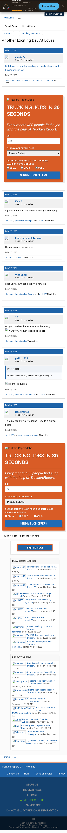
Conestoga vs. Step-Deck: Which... (37, 725)
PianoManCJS (36, 701)
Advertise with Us (32, 800)
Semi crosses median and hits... (41, 575)
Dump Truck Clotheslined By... (38, 599)
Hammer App (32, 805)
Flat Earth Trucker (13, 80)
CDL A (12, 167)
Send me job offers (33, 175)
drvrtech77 (31, 569)
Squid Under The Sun (34, 617)
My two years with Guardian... (35, 719)
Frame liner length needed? (41, 690)
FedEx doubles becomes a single (35, 593)
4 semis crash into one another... (42, 567)
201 (17, 317)
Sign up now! (35, 547)
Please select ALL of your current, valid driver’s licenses (27, 162)
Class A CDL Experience (20, 148)
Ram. (23, 728)
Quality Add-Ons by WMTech (33, 825)
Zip (8, 135)
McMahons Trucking (21, 713)
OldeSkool (21, 274)
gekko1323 (19, 221)
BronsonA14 (34, 692)
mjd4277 (20, 57)
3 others (40, 221)
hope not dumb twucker (28, 238)
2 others (49, 80)
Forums (9, 17)
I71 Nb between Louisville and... (41, 584)
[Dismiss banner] (63, 6)
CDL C (41, 167)
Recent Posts (28, 26)
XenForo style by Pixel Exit (33, 823)
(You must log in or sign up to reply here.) (21, 536)
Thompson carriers (35, 731)
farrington (16, 632)
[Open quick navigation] (60, 33)
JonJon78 (37, 80)
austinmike (27, 80)
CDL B (26, 167)
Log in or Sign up (54, 14)
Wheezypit (31, 734)
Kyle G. (19, 201)
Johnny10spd (35, 683)
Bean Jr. (31, 294)
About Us (32, 784)
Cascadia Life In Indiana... (36, 608)
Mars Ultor (31, 743)
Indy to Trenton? (37, 698)
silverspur (29, 221)
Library (32, 795)
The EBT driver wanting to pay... (41, 635)
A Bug (25, 722)
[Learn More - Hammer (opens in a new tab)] (33, 6)
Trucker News (32, 789)
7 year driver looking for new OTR (41, 740)
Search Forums (12, 26)
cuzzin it (9, 221)
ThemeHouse (51, 827)
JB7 (22, 596)
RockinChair (22, 411)
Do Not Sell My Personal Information (32, 810)
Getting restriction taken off (42, 681)
